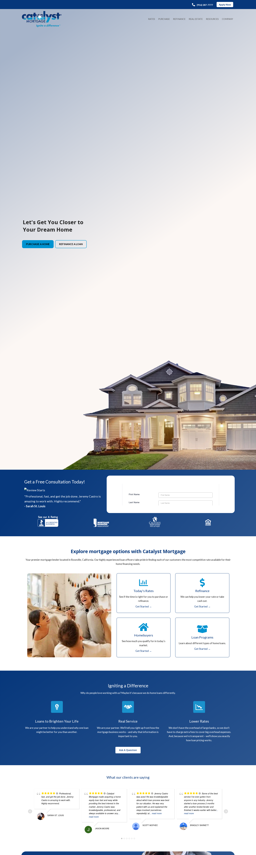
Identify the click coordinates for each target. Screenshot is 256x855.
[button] (202, 5)
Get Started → (143, 606)
